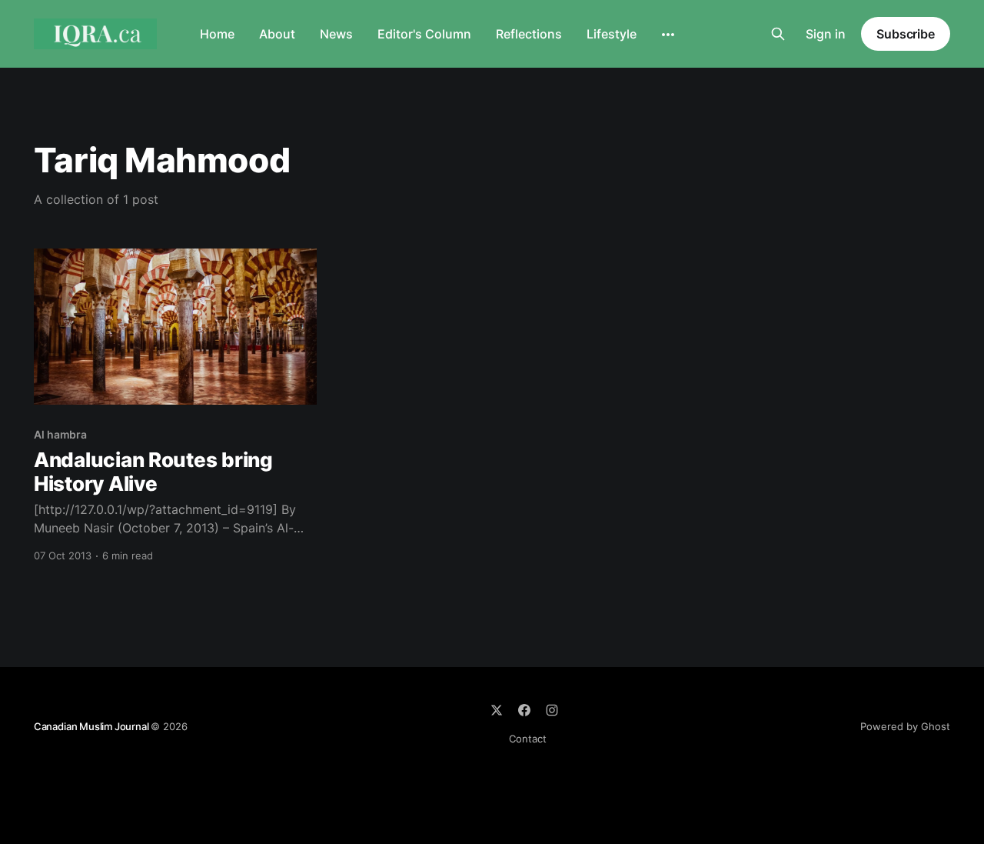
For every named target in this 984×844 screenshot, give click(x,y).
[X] (496, 710)
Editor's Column (424, 34)
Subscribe (905, 34)
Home (217, 34)
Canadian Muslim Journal (92, 726)
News (336, 34)
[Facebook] (524, 710)
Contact (528, 738)
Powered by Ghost (905, 726)
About (277, 34)
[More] (668, 34)
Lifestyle (612, 34)
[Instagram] (552, 710)
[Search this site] (778, 34)
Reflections (529, 34)
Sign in (826, 34)
